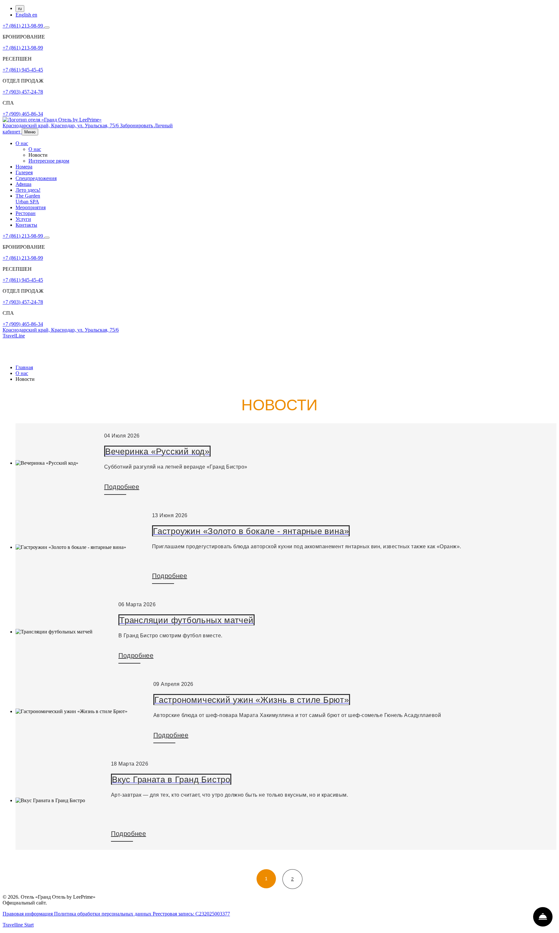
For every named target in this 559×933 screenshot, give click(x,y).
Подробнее (121, 486)
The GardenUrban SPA (28, 198)
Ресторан (26, 213)
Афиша (23, 184)
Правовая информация (28, 913)
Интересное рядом (48, 161)
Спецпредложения (36, 178)
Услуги (23, 219)
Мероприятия (31, 207)
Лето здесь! (28, 190)
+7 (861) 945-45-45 (23, 70)
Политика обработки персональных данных (103, 913)
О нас (22, 143)
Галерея (24, 172)
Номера (24, 166)
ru (20, 8)
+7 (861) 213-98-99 (23, 25)
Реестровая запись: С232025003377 (191, 913)
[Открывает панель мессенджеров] (46, 27)
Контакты (26, 225)
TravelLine (14, 335)
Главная (24, 367)
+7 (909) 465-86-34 (23, 114)
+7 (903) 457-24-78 (23, 92)
